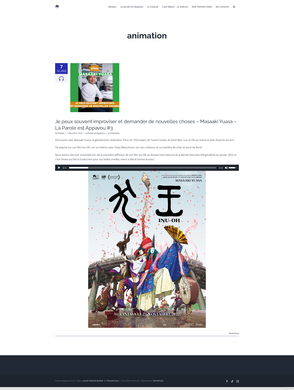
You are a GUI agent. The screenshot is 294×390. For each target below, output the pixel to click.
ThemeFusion (112, 380)
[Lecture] (59, 167)
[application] (147, 168)
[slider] (142, 167)
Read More (234, 333)
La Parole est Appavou (95, 133)
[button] (234, 6)
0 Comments (114, 133)
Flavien (61, 133)
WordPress (158, 380)
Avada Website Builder (93, 380)
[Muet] (226, 167)
